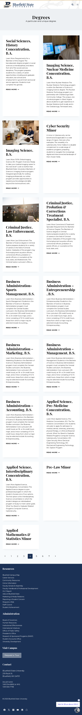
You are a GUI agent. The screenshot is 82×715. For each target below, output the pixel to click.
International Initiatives (11, 628)
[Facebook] (4, 710)
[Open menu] (77, 4)
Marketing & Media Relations (13, 597)
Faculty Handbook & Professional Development (20, 588)
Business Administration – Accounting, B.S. (19, 405)
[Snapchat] (27, 710)
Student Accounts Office (12, 639)
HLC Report (7, 591)
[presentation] (61, 47)
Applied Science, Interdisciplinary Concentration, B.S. (19, 473)
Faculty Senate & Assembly (13, 586)
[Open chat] (77, 710)
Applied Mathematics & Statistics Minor (18, 534)
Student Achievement (11, 607)
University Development (12, 642)
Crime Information (9, 583)
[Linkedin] (22, 710)
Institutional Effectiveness (12, 625)
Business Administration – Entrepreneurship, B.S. (61, 287)
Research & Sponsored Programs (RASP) (18, 636)
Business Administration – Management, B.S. (61, 348)
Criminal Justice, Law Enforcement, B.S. (20, 231)
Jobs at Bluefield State (11, 594)
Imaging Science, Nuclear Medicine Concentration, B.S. (60, 71)
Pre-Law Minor (59, 467)
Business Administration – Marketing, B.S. (19, 348)
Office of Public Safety (11, 631)
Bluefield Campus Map (11, 575)
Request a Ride (8, 602)
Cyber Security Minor (58, 128)
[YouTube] (18, 710)
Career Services (8, 578)
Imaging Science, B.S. (19, 152)
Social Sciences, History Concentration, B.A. (18, 47)
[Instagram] (13, 710)
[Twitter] (9, 710)
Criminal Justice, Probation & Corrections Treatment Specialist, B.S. (60, 211)
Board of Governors (10, 620)
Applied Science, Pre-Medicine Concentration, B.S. (60, 407)
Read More (12, 89)
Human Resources (10, 623)
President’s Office (9, 633)
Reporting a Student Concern (14, 599)
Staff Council (7, 605)
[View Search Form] (72, 5)
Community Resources (11, 580)
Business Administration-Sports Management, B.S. (20, 287)
